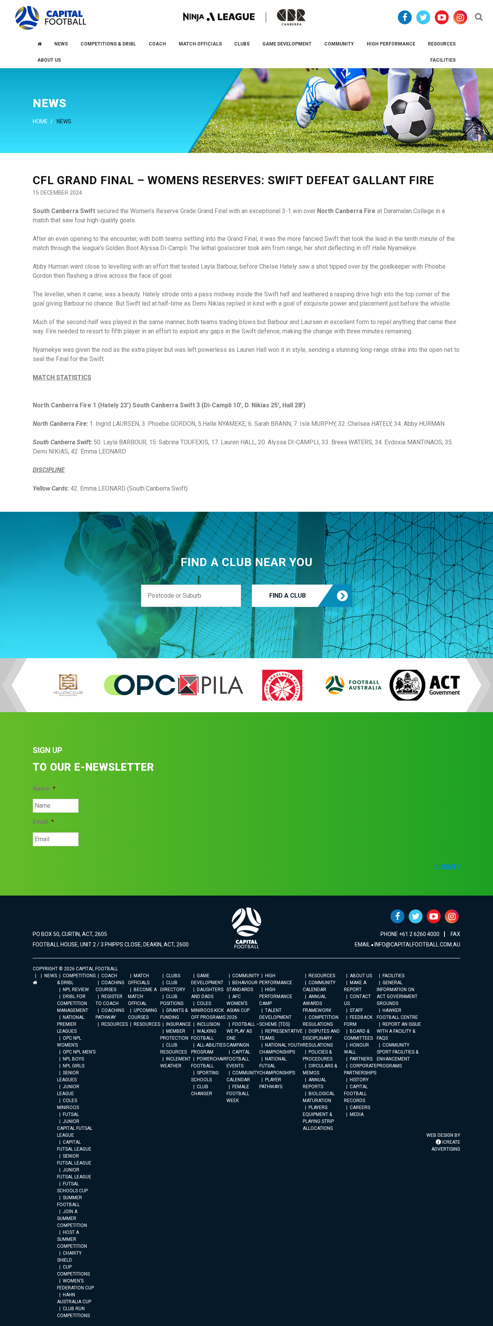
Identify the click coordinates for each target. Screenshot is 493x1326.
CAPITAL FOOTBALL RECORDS (356, 1093)
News (50, 975)
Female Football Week (237, 1093)
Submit (447, 867)
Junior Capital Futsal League (74, 1128)
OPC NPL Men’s (79, 1052)
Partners (361, 1059)
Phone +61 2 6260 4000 (410, 934)
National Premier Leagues (70, 1024)
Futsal (71, 1114)
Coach (109, 975)
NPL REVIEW (76, 989)
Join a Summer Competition (72, 1218)
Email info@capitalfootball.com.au (407, 944)
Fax (455, 934)
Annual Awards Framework (317, 1003)
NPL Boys (73, 1059)
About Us (361, 975)
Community (245, 975)
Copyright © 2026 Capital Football (75, 968)
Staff (356, 1010)
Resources (114, 1024)
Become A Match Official (142, 996)
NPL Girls (73, 1066)
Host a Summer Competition (72, 1239)
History (359, 1079)
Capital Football (51, 18)
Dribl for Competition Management (72, 1003)
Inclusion (208, 1024)
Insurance (178, 1024)
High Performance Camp (275, 996)
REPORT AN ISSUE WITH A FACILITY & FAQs (399, 1031)
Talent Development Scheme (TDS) (275, 1017)
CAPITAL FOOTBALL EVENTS (238, 1059)
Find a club (287, 595)
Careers (360, 1107)
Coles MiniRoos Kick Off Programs (208, 1010)
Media (357, 1114)
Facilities (393, 975)
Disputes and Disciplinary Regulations (321, 1038)
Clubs (173, 975)
